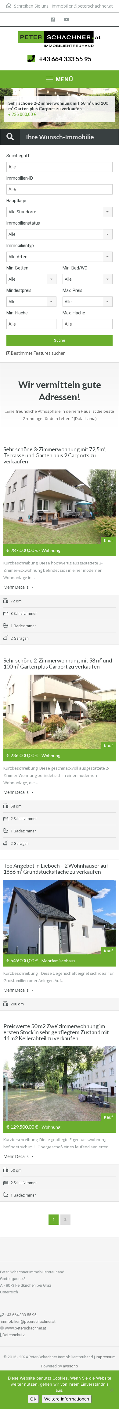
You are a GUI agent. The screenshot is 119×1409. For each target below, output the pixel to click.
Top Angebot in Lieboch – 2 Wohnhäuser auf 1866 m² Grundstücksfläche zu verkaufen (55, 868)
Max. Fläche (74, 312)
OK (33, 1399)
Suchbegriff (18, 155)
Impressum (106, 1357)
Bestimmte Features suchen (38, 353)
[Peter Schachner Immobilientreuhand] (59, 39)
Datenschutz (13, 1335)
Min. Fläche (17, 312)
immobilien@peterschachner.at (82, 6)
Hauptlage (16, 200)
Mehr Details (16, 587)
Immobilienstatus (23, 223)
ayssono (70, 1366)
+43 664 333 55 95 (65, 59)
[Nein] (111, 1390)
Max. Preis (72, 290)
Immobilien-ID (19, 178)
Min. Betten (17, 268)
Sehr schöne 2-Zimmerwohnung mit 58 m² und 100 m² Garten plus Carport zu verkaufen (58, 105)
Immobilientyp (20, 245)
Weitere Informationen (66, 1399)
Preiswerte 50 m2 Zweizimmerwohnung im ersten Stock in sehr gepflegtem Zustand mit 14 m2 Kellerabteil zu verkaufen (56, 1032)
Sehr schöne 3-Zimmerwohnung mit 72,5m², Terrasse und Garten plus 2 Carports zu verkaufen (54, 455)
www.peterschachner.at (25, 1328)
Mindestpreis (18, 290)
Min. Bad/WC (75, 268)
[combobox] (59, 212)
